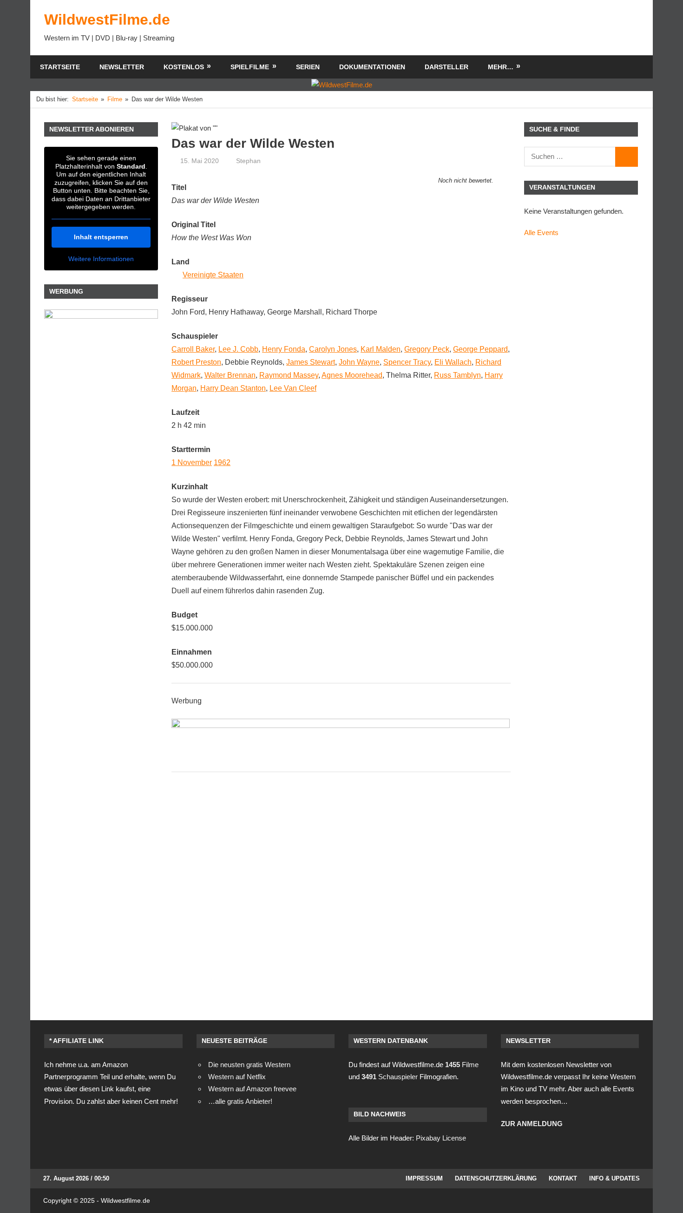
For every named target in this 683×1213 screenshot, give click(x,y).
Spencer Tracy (407, 362)
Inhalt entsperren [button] (101, 237)
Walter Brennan (230, 375)
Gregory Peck (426, 349)
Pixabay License (441, 1138)
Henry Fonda (283, 349)
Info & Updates (614, 1178)
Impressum (424, 1178)
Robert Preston (196, 362)
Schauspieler (389, 1077)
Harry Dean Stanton (233, 388)
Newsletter (121, 67)
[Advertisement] (470, 27)
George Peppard (480, 349)
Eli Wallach (453, 362)
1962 (222, 462)
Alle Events (541, 232)
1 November (191, 462)
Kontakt (563, 1178)
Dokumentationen (372, 67)
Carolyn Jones (333, 349)
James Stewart (310, 362)
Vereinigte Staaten (213, 275)
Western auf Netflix (237, 1077)
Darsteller (446, 67)
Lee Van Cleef (292, 388)
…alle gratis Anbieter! (240, 1101)
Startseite (60, 67)
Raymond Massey (288, 375)
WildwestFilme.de (107, 19)
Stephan (248, 160)
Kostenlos (184, 67)
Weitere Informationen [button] (101, 258)
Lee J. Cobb (238, 349)
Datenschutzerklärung (496, 1178)
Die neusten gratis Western (249, 1065)
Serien (308, 67)
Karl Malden (381, 349)
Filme (462, 1065)
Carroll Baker (193, 349)
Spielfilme (249, 67)
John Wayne (359, 362)
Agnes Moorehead (352, 375)
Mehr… (500, 67)
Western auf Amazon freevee (252, 1089)
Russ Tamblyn (457, 375)
